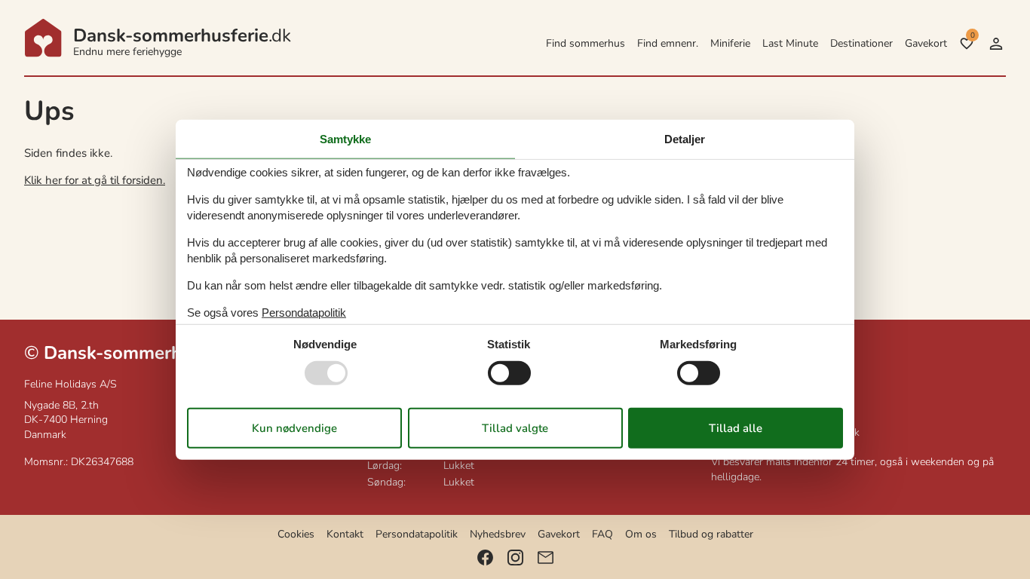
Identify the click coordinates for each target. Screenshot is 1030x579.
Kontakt (344, 534)
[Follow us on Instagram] (515, 557)
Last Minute (790, 43)
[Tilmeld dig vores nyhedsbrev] (545, 557)
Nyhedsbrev (498, 534)
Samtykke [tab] (345, 139)
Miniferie (730, 43)
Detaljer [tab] (684, 139)
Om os (641, 534)
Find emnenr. (667, 43)
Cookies (295, 534)
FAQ (602, 534)
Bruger (996, 44)
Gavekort (926, 43)
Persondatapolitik (417, 534)
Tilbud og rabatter (711, 534)
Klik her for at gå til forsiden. (94, 180)
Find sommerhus (585, 43)
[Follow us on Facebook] (485, 557)
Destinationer (861, 43)
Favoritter (972, 35)
